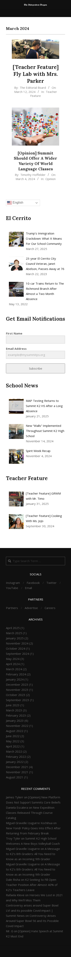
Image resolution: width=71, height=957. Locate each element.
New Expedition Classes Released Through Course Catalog (30, 812)
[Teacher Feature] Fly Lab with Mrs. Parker (36, 74)
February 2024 (16, 674)
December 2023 (17, 684)
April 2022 (13, 746)
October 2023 (15, 695)
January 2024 (15, 679)
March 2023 (14, 710)
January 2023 (15, 721)
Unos (25, 950)
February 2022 (16, 757)
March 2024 (14, 669)
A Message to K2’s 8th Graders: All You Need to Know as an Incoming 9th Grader (33, 854)
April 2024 (13, 664)
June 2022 (13, 736)
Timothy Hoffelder (33, 175)
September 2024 (17, 654)
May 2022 (13, 741)
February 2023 (16, 715)
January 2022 (15, 762)
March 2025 (14, 633)
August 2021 (14, 777)
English (17, 202)
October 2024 (15, 648)
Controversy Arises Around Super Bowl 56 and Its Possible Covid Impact (32, 921)
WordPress (47, 950)
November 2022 (17, 726)
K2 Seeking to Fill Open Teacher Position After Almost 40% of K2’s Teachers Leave (31, 885)
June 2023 (13, 705)
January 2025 (15, 638)
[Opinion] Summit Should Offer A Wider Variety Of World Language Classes (35, 161)
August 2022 (14, 731)
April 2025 (13, 628)
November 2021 (17, 772)
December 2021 (17, 767)
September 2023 (17, 700)
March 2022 (14, 751)
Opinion (50, 179)
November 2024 (17, 643)
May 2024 (13, 659)
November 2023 (17, 690)
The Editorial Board (33, 88)
